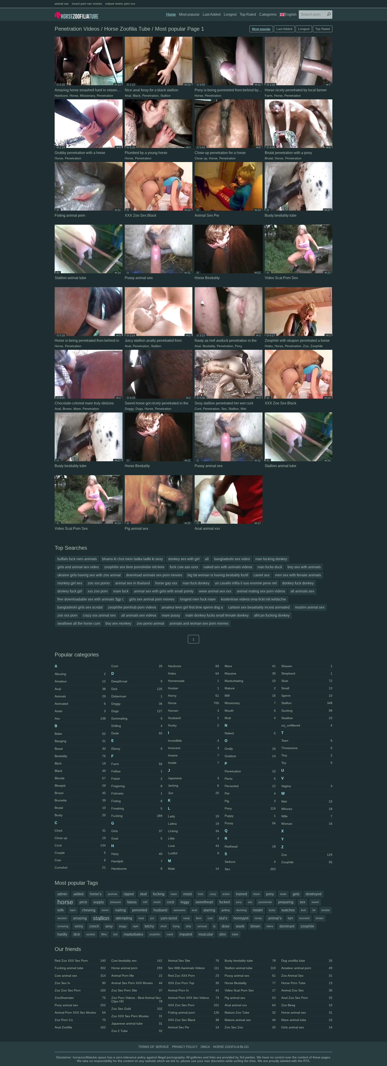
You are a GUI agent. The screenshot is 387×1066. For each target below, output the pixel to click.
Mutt (250, 718)
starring (209, 910)
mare (174, 894)
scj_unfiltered (306, 725)
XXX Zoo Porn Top (193, 983)
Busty (80, 815)
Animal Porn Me (136, 975)
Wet (243, 408)
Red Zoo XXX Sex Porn (80, 960)
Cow (80, 860)
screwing (62, 926)
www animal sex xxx (215, 591)
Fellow (136, 771)
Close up (201, 158)
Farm (268, 95)
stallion (101, 918)
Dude (136, 733)
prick (83, 902)
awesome (179, 910)
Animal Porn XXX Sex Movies (80, 1012)
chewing (88, 910)
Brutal (269, 158)
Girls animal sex (306, 1027)
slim (222, 934)
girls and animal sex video (78, 567)
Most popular (189, 14)
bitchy (149, 926)
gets (296, 894)
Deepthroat (136, 681)
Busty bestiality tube (250, 960)
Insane (193, 755)
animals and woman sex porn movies (199, 623)
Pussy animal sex (250, 975)
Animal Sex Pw (193, 1027)
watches (288, 910)
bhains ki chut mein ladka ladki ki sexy (132, 559)
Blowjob (80, 785)
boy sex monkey (118, 623)
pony (270, 894)
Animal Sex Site (193, 960)
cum (210, 918)
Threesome (306, 748)
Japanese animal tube (136, 1023)
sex (302, 902)
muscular (205, 934)
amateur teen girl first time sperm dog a (192, 607)
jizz (152, 918)
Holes (269, 346)
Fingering (136, 786)
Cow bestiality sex (136, 960)
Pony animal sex (80, 1005)
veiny (79, 926)
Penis (250, 778)
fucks (272, 910)
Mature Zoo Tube (250, 1012)
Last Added (212, 14)
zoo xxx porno (99, 583)
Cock (80, 845)
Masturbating (250, 681)
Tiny (306, 755)
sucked (90, 934)
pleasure (115, 902)
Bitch (80, 763)
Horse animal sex (306, 1012)
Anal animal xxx (250, 1005)
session (62, 918)
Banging (80, 741)
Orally (250, 748)
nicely (258, 918)
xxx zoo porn (98, 591)
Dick (136, 689)
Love (193, 846)
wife (60, 910)
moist (187, 894)
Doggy (129, 408)
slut (115, 934)
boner (105, 910)
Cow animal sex (80, 975)
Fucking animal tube (80, 968)
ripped (129, 894)
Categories (268, 14)
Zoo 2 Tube (136, 1031)
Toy (306, 763)
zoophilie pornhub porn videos (132, 607)
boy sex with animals (304, 567)
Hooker (193, 688)
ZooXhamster (80, 998)
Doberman (136, 696)
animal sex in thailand (132, 583)
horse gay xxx (166, 583)
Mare (77, 408)
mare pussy (171, 615)
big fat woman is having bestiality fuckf (217, 575)
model (258, 910)
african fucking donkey (272, 615)
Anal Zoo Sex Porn (306, 998)
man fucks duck (270, 567)
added (78, 894)
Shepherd (306, 673)
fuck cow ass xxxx (184, 567)
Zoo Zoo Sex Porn (80, 990)
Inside (193, 763)
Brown (67, 408)
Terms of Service (153, 1047)
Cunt (198, 408)
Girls (136, 831)
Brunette (80, 800)
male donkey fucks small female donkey (217, 615)
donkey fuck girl (69, 591)
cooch (94, 926)
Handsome (136, 868)
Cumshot (80, 867)
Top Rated (248, 14)
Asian (80, 711)
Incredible (193, 740)
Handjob (136, 861)
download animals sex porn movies (154, 575)
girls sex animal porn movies (151, 599)
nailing (120, 910)
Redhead (250, 846)
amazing (80, 918)
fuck (303, 910)
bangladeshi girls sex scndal (80, 607)
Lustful (193, 853)
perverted (139, 910)
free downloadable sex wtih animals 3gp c (90, 599)
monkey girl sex (69, 583)
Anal (128, 95)
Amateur (80, 681)
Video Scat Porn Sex (250, 990)
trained (241, 894)
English (290, 14)
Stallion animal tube (250, 968)
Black (136, 95)
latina (270, 926)
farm (198, 918)
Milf (250, 695)
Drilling (136, 726)
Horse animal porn (136, 968)
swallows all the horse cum (78, 623)
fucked (224, 902)
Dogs (139, 408)
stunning (241, 910)
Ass (80, 718)
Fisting (136, 801)
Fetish (136, 778)
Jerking (193, 785)
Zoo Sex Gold (136, 1008)
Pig (250, 801)
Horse (74, 95)
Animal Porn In (193, 990)
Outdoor (250, 756)
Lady (193, 816)
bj (214, 926)
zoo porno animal (150, 623)
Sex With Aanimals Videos (193, 968)
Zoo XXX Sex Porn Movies (136, 1016)
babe (235, 934)
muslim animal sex (310, 607)
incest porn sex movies (87, 3)
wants (157, 902)
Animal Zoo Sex (306, 990)
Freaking (136, 808)
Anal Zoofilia (80, 1027)
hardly (62, 934)
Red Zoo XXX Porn (193, 975)
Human (193, 710)
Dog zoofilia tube (306, 960)
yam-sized (169, 918)
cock (170, 902)
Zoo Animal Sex (306, 975)
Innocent (193, 748)
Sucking (306, 710)
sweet (315, 902)
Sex (224, 408)
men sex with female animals (298, 575)
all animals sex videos (138, 615)
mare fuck (121, 591)
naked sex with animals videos (228, 567)
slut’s (223, 918)
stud (143, 894)
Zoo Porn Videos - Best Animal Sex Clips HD (136, 999)
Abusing (80, 674)
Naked (250, 733)
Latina (193, 823)
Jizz (193, 793)
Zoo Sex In (80, 983)
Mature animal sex (250, 1020)
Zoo (306, 346)
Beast (80, 748)
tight (290, 918)
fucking (158, 894)
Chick (80, 830)
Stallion (165, 95)
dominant (287, 926)
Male (193, 868)
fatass (132, 902)
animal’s (275, 918)
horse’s (95, 894)
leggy (185, 902)
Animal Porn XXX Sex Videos (193, 998)
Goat (136, 838)
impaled (185, 934)
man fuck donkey (196, 583)
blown (255, 926)
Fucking (136, 816)
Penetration (105, 95)
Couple (80, 853)
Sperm (306, 695)
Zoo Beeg (306, 1005)
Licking (193, 831)
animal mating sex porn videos (261, 591)
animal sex (62, 3)
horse (65, 902)
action (226, 894)
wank (240, 926)
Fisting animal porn (193, 1012)
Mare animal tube (306, 1020)
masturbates (133, 934)
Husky (193, 725)
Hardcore (61, 95)
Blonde (80, 778)
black (256, 894)
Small (306, 688)
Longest (230, 14)
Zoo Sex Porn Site (136, 990)
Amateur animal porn (306, 968)
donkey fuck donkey (298, 583)
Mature (250, 688)
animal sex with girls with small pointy (164, 591)
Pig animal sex (250, 998)
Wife (306, 816)
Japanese (193, 778)
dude (283, 894)
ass (250, 902)
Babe (80, 733)
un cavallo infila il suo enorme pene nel (246, 583)
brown (319, 918)
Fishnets (136, 793)
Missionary (87, 95)
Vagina (306, 786)
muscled (304, 918)
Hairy (136, 854)
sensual (202, 926)
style (135, 926)
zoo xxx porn (67, 615)
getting (225, 910)
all (207, 559)
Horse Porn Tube (306, 983)
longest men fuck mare (198, 599)
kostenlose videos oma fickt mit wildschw (253, 599)
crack (170, 934)
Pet (250, 793)
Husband (193, 718)
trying (176, 926)
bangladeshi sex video (232, 559)
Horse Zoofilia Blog (231, 1047)
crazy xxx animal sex (99, 615)
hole (200, 894)
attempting (124, 918)
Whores (306, 809)
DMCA (205, 1047)
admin (62, 894)
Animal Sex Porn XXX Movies (136, 983)
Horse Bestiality (250, 983)
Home (171, 14)
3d (313, 910)
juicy (239, 902)
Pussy (250, 823)
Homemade (193, 681)
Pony (238, 346)
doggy (123, 926)
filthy (104, 934)
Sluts (306, 681)
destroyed (313, 894)
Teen (306, 740)
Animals (80, 696)
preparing (285, 902)
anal (194, 910)
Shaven (306, 666)
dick (76, 934)
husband (160, 910)
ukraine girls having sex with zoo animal (89, 575)
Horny (193, 695)
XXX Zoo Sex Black (193, 1020)
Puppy (250, 816)
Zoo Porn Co (80, 1020)
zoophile (307, 926)
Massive (250, 673)
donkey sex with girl (184, 559)
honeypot (241, 918)
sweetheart (204, 902)
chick (163, 926)
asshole (112, 894)
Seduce (250, 861)
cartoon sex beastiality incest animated (259, 607)
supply (98, 902)
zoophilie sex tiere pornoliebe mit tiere (134, 567)
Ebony (136, 748)
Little (193, 838)
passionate (265, 902)
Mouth (250, 710)
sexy (109, 926)
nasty (186, 918)
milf (145, 902)
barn (73, 910)
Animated (80, 703)
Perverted (250, 786)
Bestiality (209, 346)
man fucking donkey (271, 559)
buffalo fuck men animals (77, 559)
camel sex (262, 575)
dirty (188, 926)
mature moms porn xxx (120, 3)
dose (226, 926)
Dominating (136, 718)
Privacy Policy (185, 1047)
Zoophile (316, 346)
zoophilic (154, 934)
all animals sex (302, 591)
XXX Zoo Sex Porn (193, 1005)
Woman (306, 823)
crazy (213, 894)
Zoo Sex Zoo (250, 1027)
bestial (326, 910)
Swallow (306, 718)
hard (141, 918)
